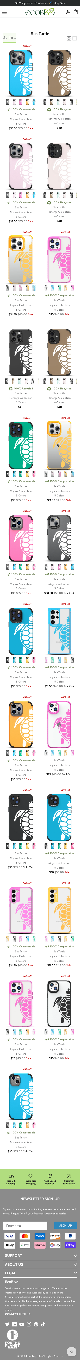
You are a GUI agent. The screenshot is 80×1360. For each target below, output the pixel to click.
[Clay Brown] (51, 102)
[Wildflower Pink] (21, 102)
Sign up (65, 1225)
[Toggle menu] (4, 12)
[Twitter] (7, 1324)
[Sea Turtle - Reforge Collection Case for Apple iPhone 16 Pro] (59, 72)
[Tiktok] (43, 1324)
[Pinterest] (36, 1324)
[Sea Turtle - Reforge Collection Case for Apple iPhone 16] (59, 165)
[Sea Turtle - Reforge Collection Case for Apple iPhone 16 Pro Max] (20, 351)
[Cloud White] (71, 102)
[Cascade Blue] (34, 102)
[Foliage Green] (59, 288)
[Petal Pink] (65, 102)
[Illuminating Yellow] (27, 102)
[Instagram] (29, 1324)
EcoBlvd (30, 1356)
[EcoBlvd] (40, 12)
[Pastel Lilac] (14, 102)
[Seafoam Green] (58, 102)
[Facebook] (14, 1324)
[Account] (67, 12)
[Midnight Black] (7, 102)
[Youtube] (21, 1324)
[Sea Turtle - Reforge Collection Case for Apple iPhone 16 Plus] (59, 351)
